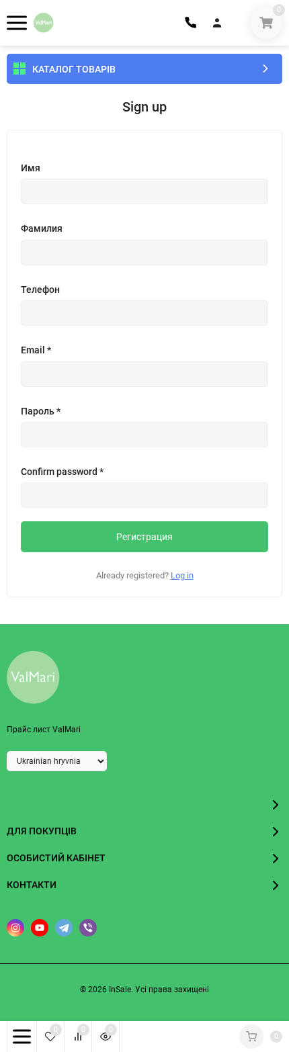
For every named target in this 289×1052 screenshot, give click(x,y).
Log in (182, 575)
